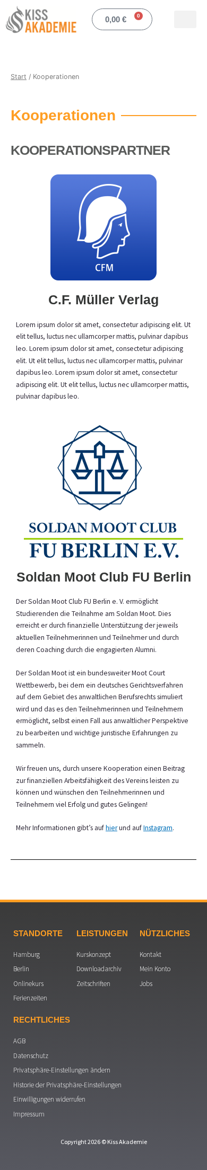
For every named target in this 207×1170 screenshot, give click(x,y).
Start (19, 77)
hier (111, 827)
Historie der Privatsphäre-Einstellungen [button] (67, 1084)
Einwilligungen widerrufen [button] (49, 1099)
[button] (185, 19)
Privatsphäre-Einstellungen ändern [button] (61, 1070)
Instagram (157, 827)
